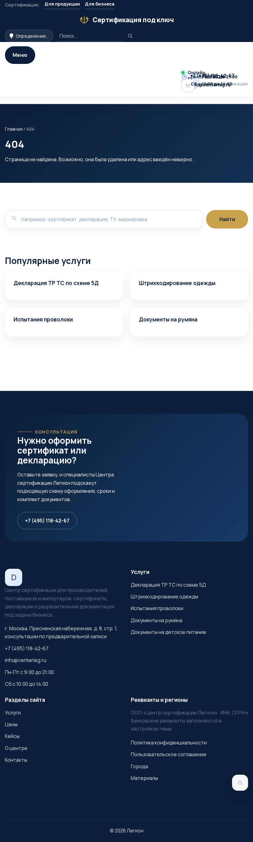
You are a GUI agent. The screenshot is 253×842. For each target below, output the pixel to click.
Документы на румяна (168, 319)
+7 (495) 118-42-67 (47, 520)
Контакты (16, 759)
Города (139, 766)
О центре (16, 748)
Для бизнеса (99, 4)
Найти (227, 219)
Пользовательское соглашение (168, 754)
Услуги (13, 712)
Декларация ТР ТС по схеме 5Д (56, 283)
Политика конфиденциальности (169, 742)
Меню (20, 55)
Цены (11, 724)
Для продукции (62, 4)
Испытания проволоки (43, 319)
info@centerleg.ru (25, 660)
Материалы (144, 778)
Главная (14, 129)
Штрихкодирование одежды (177, 283)
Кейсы (12, 736)
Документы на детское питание (168, 632)
